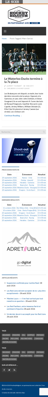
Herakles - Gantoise (27, 183)
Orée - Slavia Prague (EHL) (27, 210)
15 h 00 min (41, 178)
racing (5, 338)
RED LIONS (14, 338)
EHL (23, 335)
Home (4, 38)
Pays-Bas (40, 335)
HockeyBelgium (16, 385)
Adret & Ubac (20, 393)
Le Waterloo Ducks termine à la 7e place (23, 80)
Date (9, 174)
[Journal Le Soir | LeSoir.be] (12, 2)
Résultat (41, 174)
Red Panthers (26, 338)
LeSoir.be (38, 385)
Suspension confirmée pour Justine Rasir (23, 283)
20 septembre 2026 (9, 178)
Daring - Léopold (27, 180)
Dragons (16, 335)
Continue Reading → (13, 115)
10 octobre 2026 (9, 210)
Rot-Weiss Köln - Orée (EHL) (27, 208)
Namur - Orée (27, 178)
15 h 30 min (42, 210)
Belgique (6, 335)
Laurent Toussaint (14, 86)
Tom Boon (39, 338)
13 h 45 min (42, 208)
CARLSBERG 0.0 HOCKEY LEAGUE (18, 88)
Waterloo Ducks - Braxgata (27, 188)
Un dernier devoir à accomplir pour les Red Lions (26, 314)
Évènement (27, 174)
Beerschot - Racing (27, 185)
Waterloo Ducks (9, 342)
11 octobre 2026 (9, 208)
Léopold (31, 335)
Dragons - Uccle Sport (27, 190)
